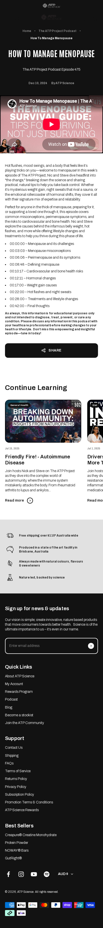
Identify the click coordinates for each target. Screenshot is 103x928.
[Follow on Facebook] (8, 874)
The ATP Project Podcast (57, 31)
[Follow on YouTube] (33, 874)
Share (55, 350)
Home (26, 31)
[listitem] (51, 5)
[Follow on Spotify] (46, 874)
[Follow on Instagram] (21, 874)
